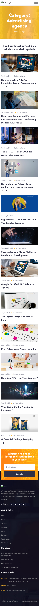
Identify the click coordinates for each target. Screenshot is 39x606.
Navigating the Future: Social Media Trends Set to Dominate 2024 (17, 187)
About (3, 519)
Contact (3, 535)
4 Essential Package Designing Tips (17, 441)
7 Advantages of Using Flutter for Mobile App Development (19, 253)
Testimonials (5, 539)
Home (3, 516)
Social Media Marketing (9, 567)
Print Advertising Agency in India (18, 348)
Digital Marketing (7, 560)
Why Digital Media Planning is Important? (17, 408)
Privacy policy (6, 543)
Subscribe (19, 474)
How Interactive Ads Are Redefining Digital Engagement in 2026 (18, 83)
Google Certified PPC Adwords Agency (17, 286)
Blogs (3, 531)
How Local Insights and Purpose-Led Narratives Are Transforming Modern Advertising (18, 119)
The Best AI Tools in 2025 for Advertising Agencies (16, 153)
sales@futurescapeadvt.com (15, 590)
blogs (23, 32)
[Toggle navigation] (36, 3)
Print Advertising (7, 563)
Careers (4, 527)
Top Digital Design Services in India (17, 318)
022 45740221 (11, 586)
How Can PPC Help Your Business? (19, 377)
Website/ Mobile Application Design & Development (14, 554)
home (16, 32)
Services (4, 523)
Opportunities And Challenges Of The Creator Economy (18, 221)
